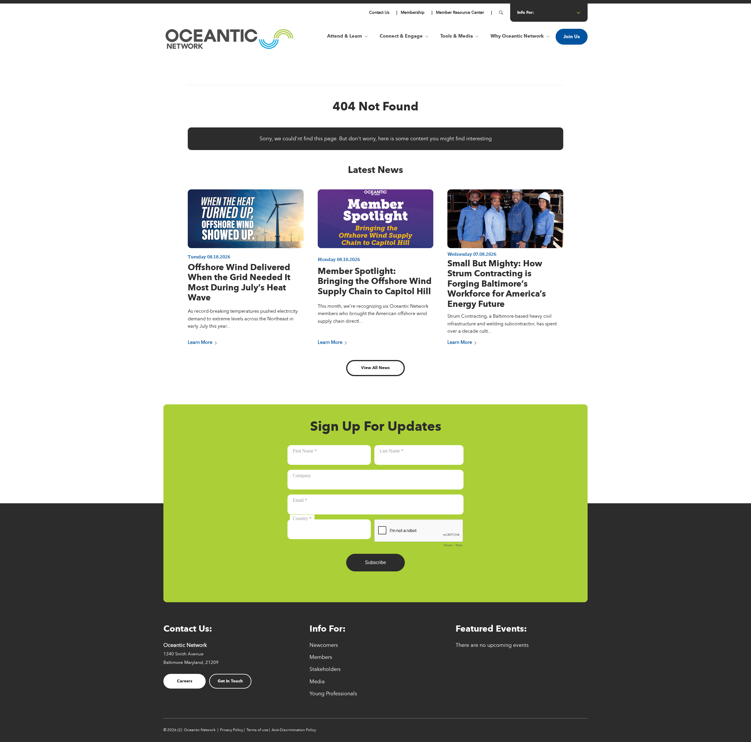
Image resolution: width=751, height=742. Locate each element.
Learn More (200, 342)
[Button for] (501, 13)
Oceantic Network (200, 730)
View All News (375, 367)
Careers (184, 681)
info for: (525, 12)
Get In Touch (230, 681)
